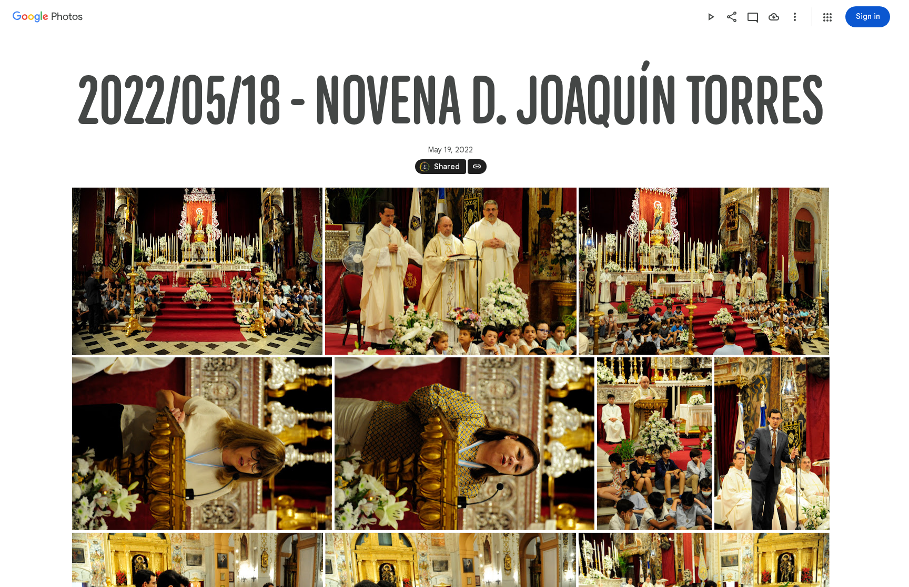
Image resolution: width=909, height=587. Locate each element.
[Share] (731, 16)
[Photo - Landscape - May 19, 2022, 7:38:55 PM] (704, 271)
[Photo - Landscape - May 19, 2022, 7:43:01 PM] (464, 443)
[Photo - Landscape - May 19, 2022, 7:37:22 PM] (450, 271)
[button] (827, 17)
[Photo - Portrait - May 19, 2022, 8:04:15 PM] (771, 443)
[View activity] (752, 16)
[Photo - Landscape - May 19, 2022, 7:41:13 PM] (202, 443)
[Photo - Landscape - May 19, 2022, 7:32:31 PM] (197, 271)
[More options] (794, 16)
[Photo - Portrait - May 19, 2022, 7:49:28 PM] (654, 443)
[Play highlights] (710, 16)
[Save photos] (773, 16)
